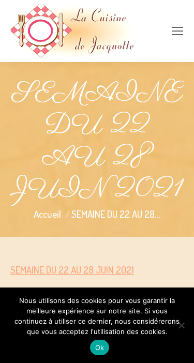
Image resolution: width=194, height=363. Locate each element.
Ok (100, 347)
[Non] (181, 325)
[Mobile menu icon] (177, 31)
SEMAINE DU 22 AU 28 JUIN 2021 (72, 269)
